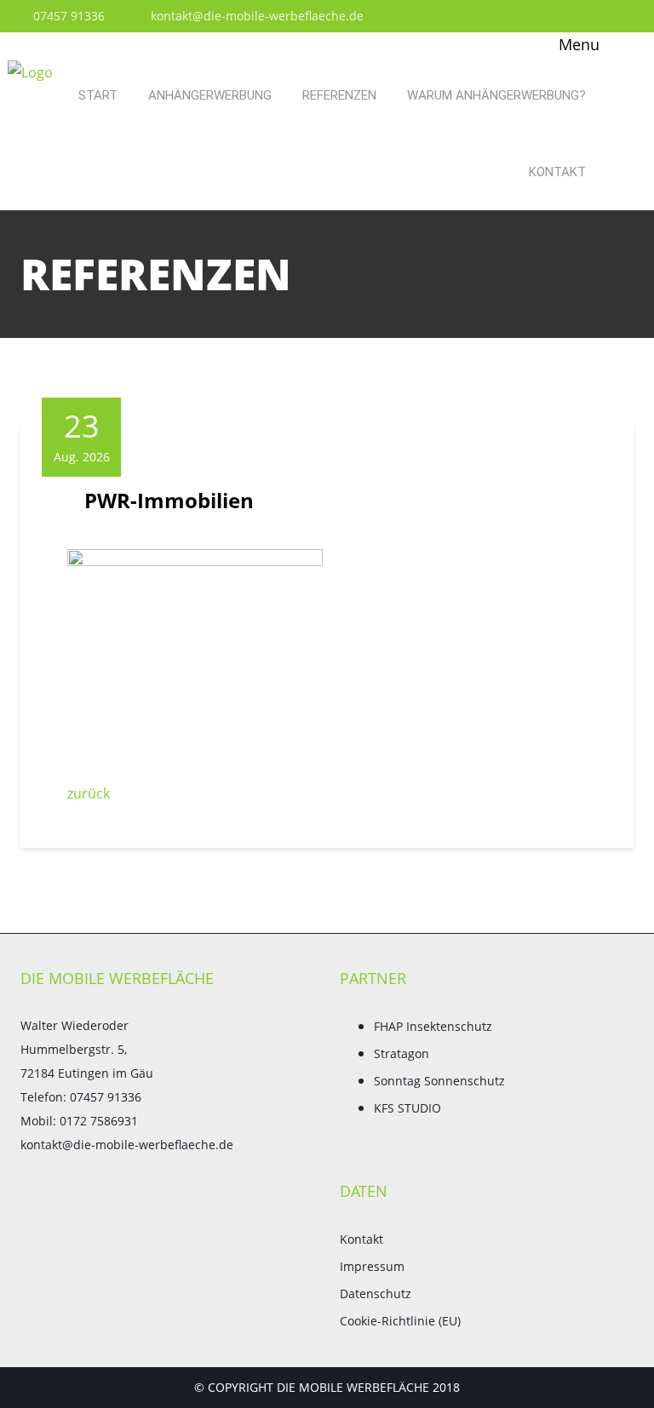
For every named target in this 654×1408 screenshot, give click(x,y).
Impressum (372, 1266)
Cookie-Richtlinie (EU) (400, 1321)
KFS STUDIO (407, 1108)
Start (98, 95)
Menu (577, 44)
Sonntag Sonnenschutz (439, 1081)
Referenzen (339, 95)
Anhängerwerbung (210, 95)
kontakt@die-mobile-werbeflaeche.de (255, 16)
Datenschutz (375, 1293)
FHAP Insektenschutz (433, 1026)
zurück (88, 793)
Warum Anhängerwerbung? (496, 95)
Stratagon (401, 1053)
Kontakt (557, 172)
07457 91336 (67, 16)
